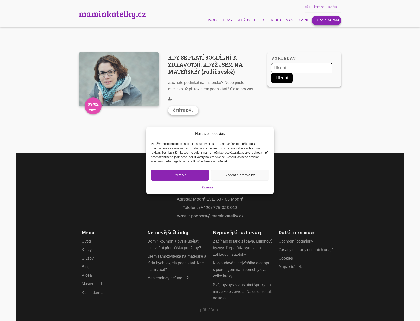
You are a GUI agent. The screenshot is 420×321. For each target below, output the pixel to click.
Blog (259, 20)
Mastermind (298, 20)
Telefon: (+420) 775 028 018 (210, 207)
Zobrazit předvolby (240, 175)
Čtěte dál (183, 110)
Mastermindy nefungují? (168, 278)
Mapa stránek (290, 267)
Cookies (207, 187)
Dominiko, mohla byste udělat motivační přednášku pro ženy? (174, 244)
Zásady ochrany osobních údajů (306, 250)
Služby (243, 20)
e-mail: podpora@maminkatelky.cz (210, 216)
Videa (276, 20)
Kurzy (227, 20)
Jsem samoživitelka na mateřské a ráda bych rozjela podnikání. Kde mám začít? (176, 263)
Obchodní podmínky (296, 241)
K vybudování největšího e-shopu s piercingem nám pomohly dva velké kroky (241, 269)
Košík (333, 7)
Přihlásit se (314, 7)
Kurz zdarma (327, 20)
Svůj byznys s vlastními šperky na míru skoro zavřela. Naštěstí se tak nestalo (242, 291)
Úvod (212, 20)
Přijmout (179, 175)
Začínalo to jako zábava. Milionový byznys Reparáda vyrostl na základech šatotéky (242, 247)
